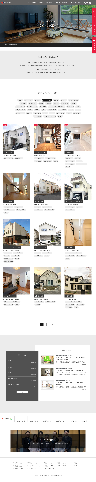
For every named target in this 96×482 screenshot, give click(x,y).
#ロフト (78, 110)
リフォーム (57, 2)
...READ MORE (84, 389)
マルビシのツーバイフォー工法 (34, 466)
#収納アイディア (20, 110)
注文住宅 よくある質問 (33, 463)
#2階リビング (65, 103)
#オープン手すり (46, 100)
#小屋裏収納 (76, 113)
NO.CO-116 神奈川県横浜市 (11, 299)
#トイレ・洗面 (38, 116)
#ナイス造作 (70, 107)
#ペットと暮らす (20, 107)
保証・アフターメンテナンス (34, 468)
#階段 (68, 113)
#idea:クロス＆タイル (50, 116)
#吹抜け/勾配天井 (73, 100)
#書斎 (36, 110)
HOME (6, 44)
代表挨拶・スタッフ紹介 (19, 468)
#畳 (78, 107)
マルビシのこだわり (18, 463)
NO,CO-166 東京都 (39, 156)
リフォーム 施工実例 (49, 465)
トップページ (17, 462)
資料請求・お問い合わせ (62, 463)
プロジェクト (49, 2)
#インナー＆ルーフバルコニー (56, 107)
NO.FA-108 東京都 (70, 299)
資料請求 (94, 47)
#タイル (71, 110)
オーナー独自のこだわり (49, 468)
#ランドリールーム (32, 107)
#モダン (60, 116)
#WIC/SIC (56, 100)
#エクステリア (63, 110)
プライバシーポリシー (19, 469)
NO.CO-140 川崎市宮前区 (72, 204)
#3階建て (29, 110)
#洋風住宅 (48, 103)
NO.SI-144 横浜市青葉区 (41, 204)
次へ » (53, 324)
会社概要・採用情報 (18, 466)
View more (22, 392)
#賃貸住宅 (37, 100)
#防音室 (45, 113)
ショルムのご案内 (94, 22)
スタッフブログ (75, 463)
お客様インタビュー (48, 466)
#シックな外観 (60, 113)
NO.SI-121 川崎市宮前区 (71, 250)
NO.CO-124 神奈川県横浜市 (42, 250)
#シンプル (29, 113)
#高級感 (41, 103)
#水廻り (43, 110)
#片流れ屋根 (43, 107)
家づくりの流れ (31, 465)
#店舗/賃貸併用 (52, 110)
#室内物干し (23, 103)
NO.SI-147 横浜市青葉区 (10, 204)
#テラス (52, 113)
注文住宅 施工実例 (48, 463)
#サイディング (28, 100)
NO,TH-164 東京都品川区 (72, 156)
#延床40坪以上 (33, 103)
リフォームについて (32, 469)
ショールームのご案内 (62, 465)
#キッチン (73, 103)
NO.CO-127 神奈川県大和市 (11, 250)
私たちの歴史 (17, 465)
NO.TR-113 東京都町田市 (41, 299)
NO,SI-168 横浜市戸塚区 (10, 156)
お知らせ (74, 462)
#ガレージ (64, 100)
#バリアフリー (20, 113)
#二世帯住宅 (37, 113)
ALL (20, 100)
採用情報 (48, 440)
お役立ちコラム (75, 465)
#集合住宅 (56, 103)
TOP (29, 2)
